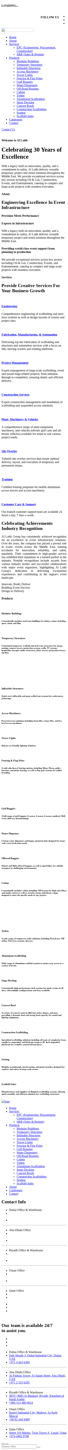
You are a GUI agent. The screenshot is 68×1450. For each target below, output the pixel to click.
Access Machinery (28, 71)
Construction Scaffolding (31, 109)
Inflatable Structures (28, 68)
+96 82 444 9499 (19, 1280)
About (13, 40)
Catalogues (15, 119)
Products (14, 57)
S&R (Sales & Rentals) (30, 54)
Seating (21, 112)
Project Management (15, 362)
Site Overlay (9, 451)
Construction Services (15, 394)
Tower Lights (25, 75)
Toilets (21, 95)
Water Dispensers (27, 85)
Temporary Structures (29, 64)
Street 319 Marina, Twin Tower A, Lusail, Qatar (37, 1294)
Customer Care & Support (19, 504)
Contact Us (8, 129)
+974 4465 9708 (19, 1297)
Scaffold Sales (25, 116)
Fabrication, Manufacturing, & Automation (29, 334)
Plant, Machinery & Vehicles (20, 419)
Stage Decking (25, 102)
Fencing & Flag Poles (29, 78)
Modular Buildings (28, 61)
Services (14, 44)
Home (12, 37)
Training (7, 479)
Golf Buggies (25, 81)
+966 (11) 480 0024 (21, 1260)
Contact (13, 123)
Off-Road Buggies (28, 88)
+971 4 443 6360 (19, 1220)
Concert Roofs (25, 105)
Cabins (21, 92)
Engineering (9, 306)
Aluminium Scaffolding (31, 99)
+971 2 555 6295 (19, 1240)
